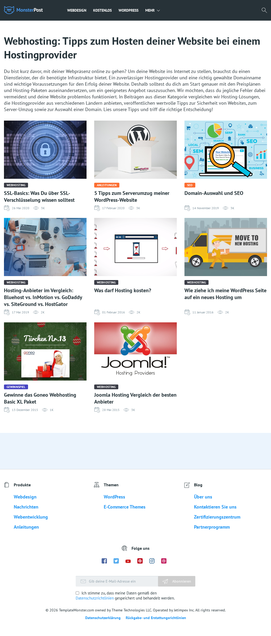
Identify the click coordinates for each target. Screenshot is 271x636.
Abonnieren (181, 581)
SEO (189, 185)
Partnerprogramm (212, 527)
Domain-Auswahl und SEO (213, 193)
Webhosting (16, 185)
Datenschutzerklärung (103, 617)
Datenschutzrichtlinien (95, 598)
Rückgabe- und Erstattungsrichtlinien (156, 617)
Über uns (203, 497)
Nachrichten (26, 507)
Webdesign (76, 10)
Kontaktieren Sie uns (215, 507)
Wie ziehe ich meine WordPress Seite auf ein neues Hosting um (225, 294)
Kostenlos (102, 10)
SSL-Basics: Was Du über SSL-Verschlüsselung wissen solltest (39, 196)
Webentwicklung (31, 517)
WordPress (128, 10)
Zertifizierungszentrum (217, 517)
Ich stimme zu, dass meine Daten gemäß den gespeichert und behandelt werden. (125, 596)
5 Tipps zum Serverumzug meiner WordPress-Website (131, 196)
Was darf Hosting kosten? (122, 290)
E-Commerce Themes (125, 507)
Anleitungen (107, 185)
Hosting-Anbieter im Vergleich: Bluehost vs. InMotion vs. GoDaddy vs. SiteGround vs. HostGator (43, 297)
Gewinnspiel (16, 387)
